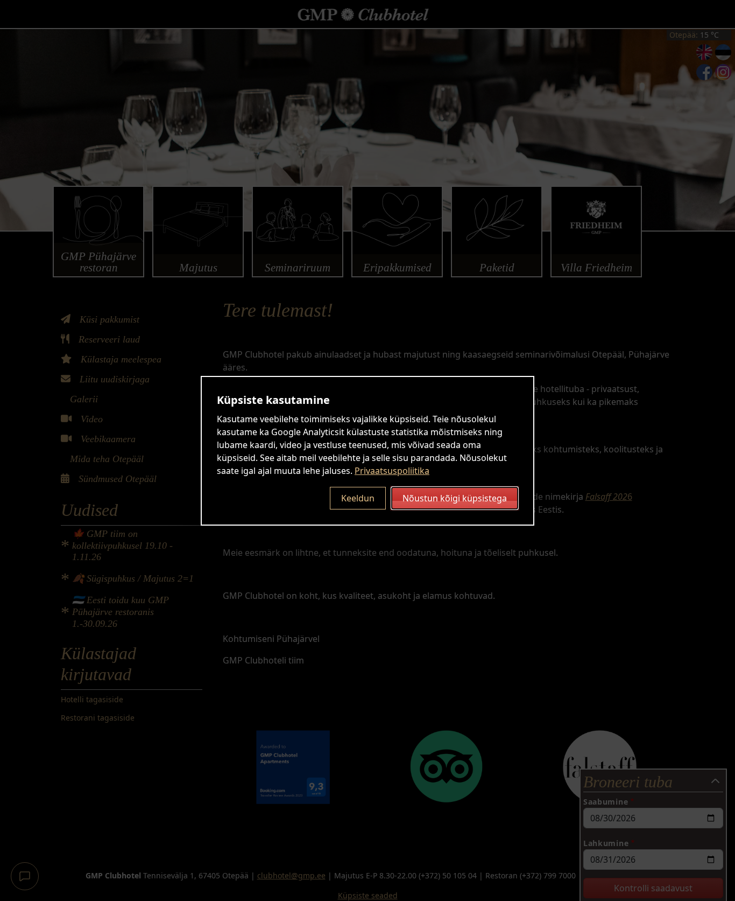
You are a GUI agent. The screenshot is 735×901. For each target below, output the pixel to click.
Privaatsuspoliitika (392, 471)
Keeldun (357, 498)
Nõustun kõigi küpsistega (454, 498)
